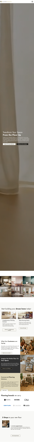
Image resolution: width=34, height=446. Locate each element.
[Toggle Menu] (32, 1)
